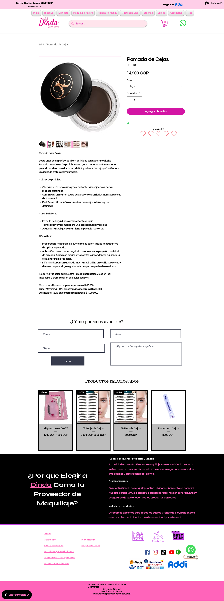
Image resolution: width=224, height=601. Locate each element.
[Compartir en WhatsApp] (129, 124)
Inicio (42, 44)
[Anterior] (34, 420)
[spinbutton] (134, 100)
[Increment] (139, 100)
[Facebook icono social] (147, 552)
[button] (165, 23)
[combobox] (156, 86)
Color (130, 80)
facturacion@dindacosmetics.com (112, 594)
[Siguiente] (190, 420)
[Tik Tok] (163, 552)
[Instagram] (155, 552)
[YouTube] (171, 552)
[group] (112, 420)
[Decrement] (129, 100)
